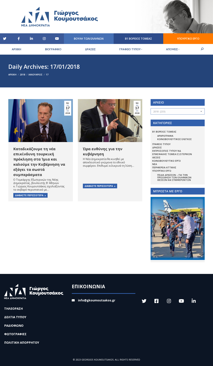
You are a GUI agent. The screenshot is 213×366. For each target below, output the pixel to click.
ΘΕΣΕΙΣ (156, 157)
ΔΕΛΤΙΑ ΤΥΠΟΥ (15, 317)
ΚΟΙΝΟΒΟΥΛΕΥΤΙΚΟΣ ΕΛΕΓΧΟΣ (174, 139)
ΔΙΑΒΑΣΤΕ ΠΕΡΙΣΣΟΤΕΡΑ (29, 195)
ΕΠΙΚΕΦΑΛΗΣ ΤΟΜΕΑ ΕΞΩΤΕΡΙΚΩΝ (172, 154)
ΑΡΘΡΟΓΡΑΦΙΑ (165, 136)
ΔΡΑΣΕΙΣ (157, 147)
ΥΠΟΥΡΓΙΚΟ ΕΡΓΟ (161, 171)
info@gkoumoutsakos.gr (96, 300)
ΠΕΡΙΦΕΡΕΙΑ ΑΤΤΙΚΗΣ (164, 167)
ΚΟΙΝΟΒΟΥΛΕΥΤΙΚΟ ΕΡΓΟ (166, 161)
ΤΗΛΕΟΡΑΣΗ (13, 309)
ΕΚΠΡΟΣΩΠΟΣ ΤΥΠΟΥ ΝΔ (166, 151)
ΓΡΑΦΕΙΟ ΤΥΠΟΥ (161, 144)
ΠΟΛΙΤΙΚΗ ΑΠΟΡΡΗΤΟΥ (21, 343)
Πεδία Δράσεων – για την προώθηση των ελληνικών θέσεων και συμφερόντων (174, 177)
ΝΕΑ (154, 164)
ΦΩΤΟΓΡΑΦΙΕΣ (15, 334)
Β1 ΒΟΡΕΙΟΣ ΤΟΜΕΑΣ (164, 131)
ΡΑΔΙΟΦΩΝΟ (13, 326)
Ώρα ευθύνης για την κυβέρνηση (102, 151)
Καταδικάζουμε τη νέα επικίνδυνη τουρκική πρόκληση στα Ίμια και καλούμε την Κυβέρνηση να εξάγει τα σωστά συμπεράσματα (39, 161)
